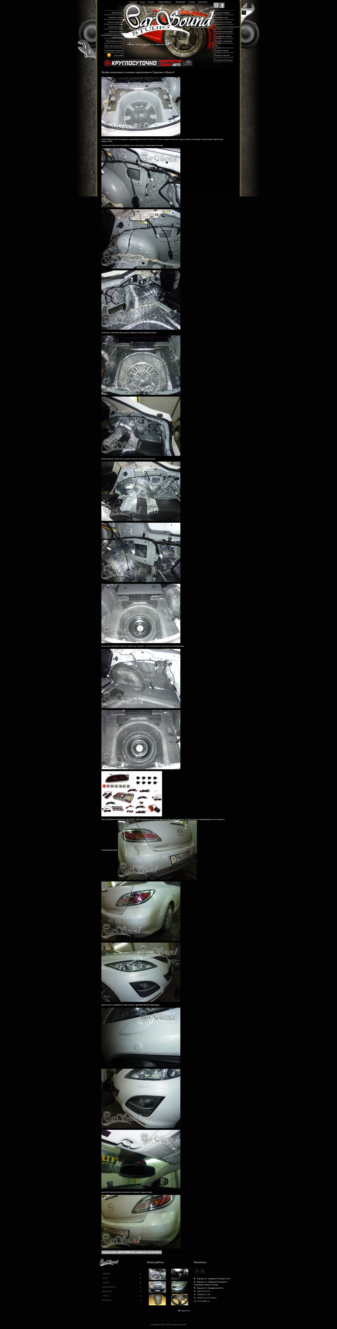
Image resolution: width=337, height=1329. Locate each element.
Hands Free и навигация (223, 41)
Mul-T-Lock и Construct (223, 22)
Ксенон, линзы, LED (115, 22)
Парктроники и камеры (223, 36)
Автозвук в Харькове (222, 13)
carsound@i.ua (203, 1301)
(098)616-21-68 (203, 1294)
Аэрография (118, 55)
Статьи (191, 2)
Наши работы (164, 2)
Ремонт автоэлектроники (114, 46)
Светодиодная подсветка (113, 50)
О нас (142, 2)
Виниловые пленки (116, 32)
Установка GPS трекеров (224, 60)
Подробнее (185, 1311)
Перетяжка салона (221, 17)
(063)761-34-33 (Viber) (206, 1298)
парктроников (190, 819)
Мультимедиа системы (114, 41)
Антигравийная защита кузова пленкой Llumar (112, 36)
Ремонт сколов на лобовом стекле (227, 27)
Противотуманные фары (224, 32)
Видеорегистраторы (222, 55)
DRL (216, 46)
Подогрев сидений (221, 50)
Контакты (202, 2)
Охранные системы (116, 17)
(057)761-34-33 (203, 1291)
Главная (133, 2)
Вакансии (180, 2)
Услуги (151, 2)
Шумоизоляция (117, 13)
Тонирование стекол (115, 27)
